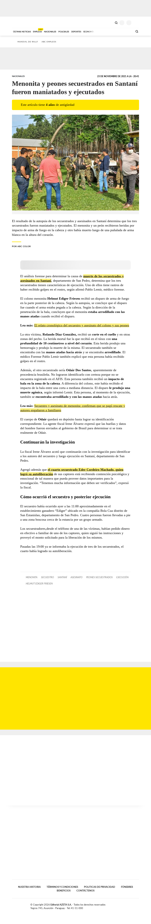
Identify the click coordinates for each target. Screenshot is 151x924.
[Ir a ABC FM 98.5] (125, 31)
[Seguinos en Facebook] (125, 905)
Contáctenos (85, 891)
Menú (136, 22)
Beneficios (64, 891)
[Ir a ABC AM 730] (111, 31)
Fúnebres (127, 887)
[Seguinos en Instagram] (137, 905)
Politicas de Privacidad (99, 887)
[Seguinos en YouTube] (133, 905)
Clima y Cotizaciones (110, 22)
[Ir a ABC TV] (101, 31)
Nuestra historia (29, 887)
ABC (19, 22)
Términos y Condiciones (62, 887)
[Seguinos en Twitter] (129, 905)
